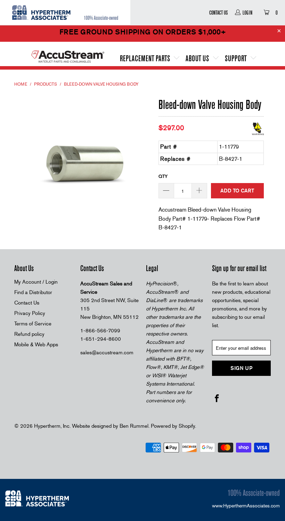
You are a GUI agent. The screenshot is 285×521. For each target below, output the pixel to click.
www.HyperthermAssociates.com (246, 506)
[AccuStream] (67, 54)
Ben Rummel (134, 426)
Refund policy (29, 334)
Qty (163, 176)
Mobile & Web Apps (36, 344)
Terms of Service (32, 323)
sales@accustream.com (106, 352)
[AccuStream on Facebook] (217, 398)
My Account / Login (36, 281)
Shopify (187, 426)
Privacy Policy (29, 313)
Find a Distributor (33, 292)
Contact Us (218, 12)
